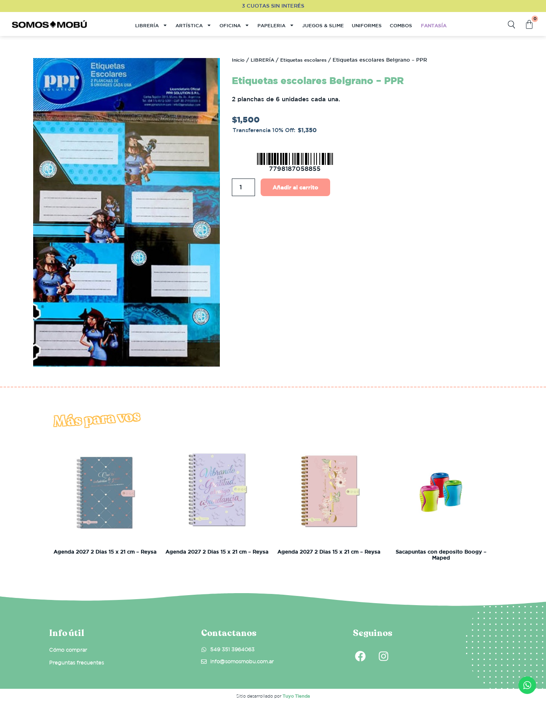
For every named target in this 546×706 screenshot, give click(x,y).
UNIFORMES (367, 25)
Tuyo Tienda (296, 695)
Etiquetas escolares (303, 59)
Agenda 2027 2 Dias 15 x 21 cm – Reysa (105, 552)
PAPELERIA (271, 25)
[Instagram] (383, 656)
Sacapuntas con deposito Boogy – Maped (441, 555)
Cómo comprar (68, 650)
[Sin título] (126, 212)
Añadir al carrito (295, 187)
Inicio (238, 59)
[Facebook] (360, 656)
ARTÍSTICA (189, 25)
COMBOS (401, 25)
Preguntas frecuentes (76, 663)
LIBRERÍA (147, 25)
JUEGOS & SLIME (323, 25)
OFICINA (230, 25)
